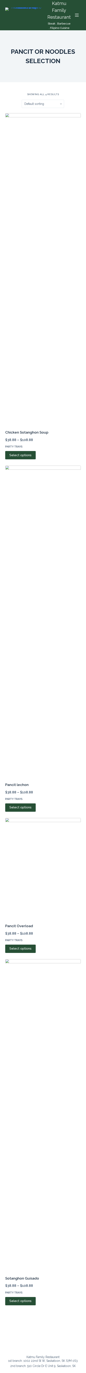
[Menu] (77, 15)
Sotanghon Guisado (22, 1278)
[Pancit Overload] (43, 868)
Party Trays (14, 446)
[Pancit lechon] (43, 621)
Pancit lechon (17, 785)
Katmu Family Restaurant (59, 10)
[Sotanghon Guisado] (43, 1115)
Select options (20, 455)
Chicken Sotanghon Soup (26, 432)
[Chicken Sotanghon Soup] (43, 269)
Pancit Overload (19, 926)
